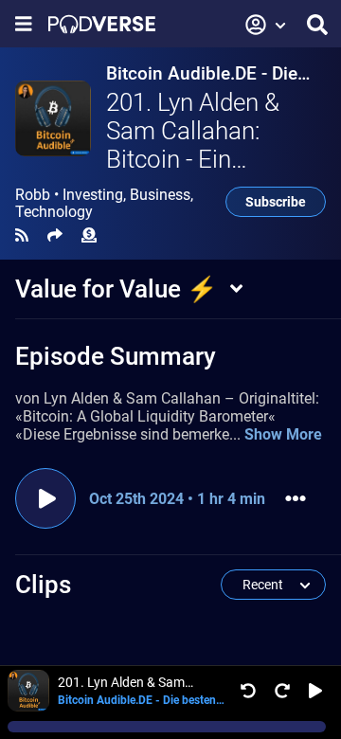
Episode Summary (115, 356)
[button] (266, 24)
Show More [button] (283, 434)
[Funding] (89, 235)
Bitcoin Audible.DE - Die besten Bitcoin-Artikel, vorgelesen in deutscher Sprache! (203, 73)
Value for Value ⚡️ (116, 289)
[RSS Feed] (21, 235)
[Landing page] (101, 24)
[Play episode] (45, 498)
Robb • (104, 204)
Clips (43, 584)
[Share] (55, 235)
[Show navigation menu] (23, 24)
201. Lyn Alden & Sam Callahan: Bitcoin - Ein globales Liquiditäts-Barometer (213, 159)
